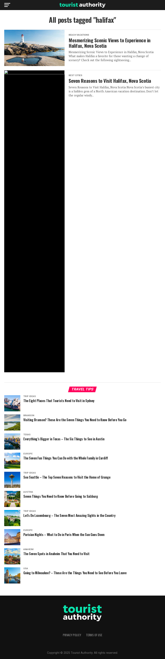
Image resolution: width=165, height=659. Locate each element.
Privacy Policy (72, 635)
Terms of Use (94, 635)
